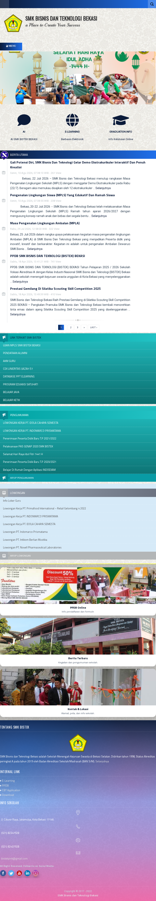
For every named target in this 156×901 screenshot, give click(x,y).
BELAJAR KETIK (11, 400)
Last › (93, 327)
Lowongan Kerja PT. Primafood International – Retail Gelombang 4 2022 (44, 508)
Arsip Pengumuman (22, 478)
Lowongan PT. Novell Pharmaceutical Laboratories (32, 547)
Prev (147, 150)
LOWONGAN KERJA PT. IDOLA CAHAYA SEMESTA (30, 423)
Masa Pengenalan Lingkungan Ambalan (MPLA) (45, 223)
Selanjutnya (103, 188)
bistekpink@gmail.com (14, 858)
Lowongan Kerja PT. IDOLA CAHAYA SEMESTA (29, 524)
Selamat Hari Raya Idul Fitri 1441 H (23, 454)
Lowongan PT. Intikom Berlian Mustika (25, 540)
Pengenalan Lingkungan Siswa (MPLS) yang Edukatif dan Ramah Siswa (62, 195)
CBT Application (11, 790)
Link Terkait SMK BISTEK (25, 337)
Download (8, 795)
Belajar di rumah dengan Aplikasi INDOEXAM (29, 470)
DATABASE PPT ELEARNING (19, 376)
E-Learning (8, 781)
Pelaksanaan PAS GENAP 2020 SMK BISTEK (28, 446)
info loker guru (12, 501)
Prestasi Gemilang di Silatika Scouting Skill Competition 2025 (55, 288)
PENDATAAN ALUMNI (15, 353)
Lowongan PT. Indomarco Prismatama (25, 532)
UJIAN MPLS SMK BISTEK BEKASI (21, 345)
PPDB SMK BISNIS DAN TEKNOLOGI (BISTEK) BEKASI (47, 255)
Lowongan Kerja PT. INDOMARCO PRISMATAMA (30, 516)
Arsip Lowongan (20, 556)
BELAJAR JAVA (11, 392)
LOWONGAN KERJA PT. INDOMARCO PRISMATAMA (32, 431)
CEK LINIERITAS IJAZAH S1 (18, 369)
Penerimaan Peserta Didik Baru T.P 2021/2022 (29, 438)
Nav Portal (4, 4)
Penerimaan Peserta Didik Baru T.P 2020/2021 (29, 462)
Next (153, 150)
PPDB (5, 785)
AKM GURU (9, 361)
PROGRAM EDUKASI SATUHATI (20, 384)
